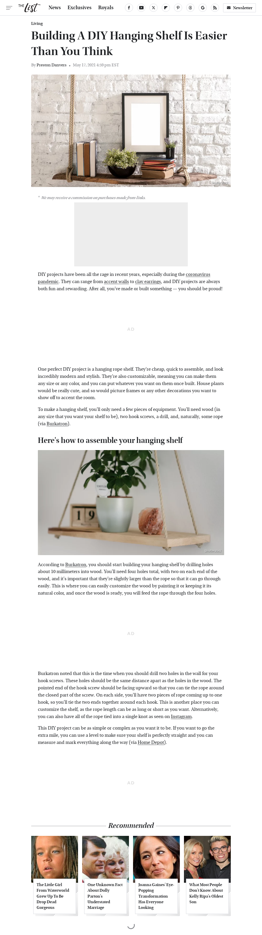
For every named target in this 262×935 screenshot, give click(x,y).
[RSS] (215, 8)
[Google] (203, 8)
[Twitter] (153, 8)
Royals (106, 8)
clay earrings (148, 281)
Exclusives (80, 8)
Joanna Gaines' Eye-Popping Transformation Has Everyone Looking (156, 896)
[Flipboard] (166, 8)
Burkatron (57, 424)
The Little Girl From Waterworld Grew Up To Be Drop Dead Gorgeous (53, 896)
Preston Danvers (52, 65)
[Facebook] (129, 8)
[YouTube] (141, 8)
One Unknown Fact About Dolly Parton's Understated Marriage (105, 896)
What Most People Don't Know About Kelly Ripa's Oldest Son (206, 893)
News (55, 8)
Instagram (181, 716)
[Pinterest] (178, 8)
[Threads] (190, 8)
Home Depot (151, 742)
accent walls (116, 281)
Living (37, 24)
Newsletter (243, 7)
